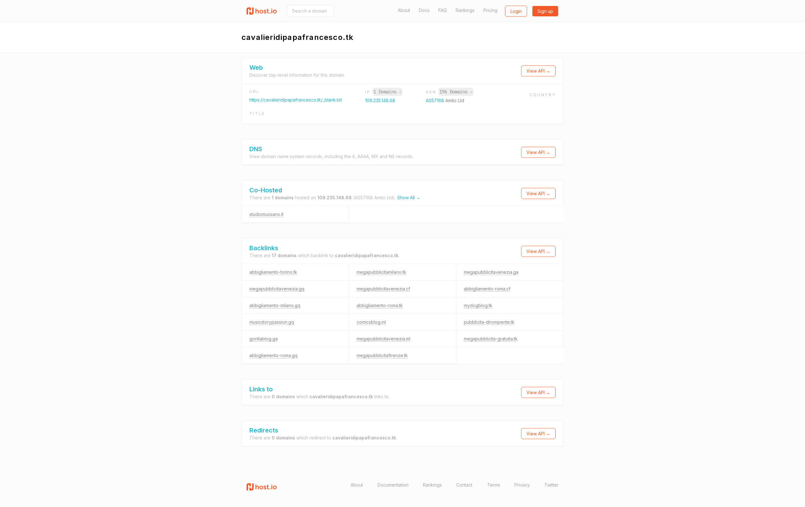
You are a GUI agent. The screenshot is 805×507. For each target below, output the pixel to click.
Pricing (490, 10)
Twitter (551, 485)
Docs (424, 10)
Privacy (522, 485)
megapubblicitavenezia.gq (276, 288)
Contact (464, 485)
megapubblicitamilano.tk (381, 272)
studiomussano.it (266, 214)
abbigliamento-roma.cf (487, 288)
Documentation (392, 485)
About (404, 10)
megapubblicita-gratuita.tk (491, 338)
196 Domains (456, 92)
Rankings (465, 10)
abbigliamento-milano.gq (274, 305)
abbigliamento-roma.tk (380, 305)
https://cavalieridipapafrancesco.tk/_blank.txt (295, 99)
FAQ (442, 10)
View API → (538, 71)
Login (516, 11)
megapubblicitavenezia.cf (383, 288)
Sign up (545, 11)
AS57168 (435, 100)
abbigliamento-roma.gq (273, 355)
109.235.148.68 (380, 100)
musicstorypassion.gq (271, 322)
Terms (493, 485)
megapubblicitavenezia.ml (383, 338)
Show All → (408, 197)
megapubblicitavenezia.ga (491, 272)
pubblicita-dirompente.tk (489, 322)
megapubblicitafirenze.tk (382, 355)
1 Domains (387, 92)
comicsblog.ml (371, 322)
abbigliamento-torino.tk (273, 272)
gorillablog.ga (263, 338)
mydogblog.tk (478, 305)
